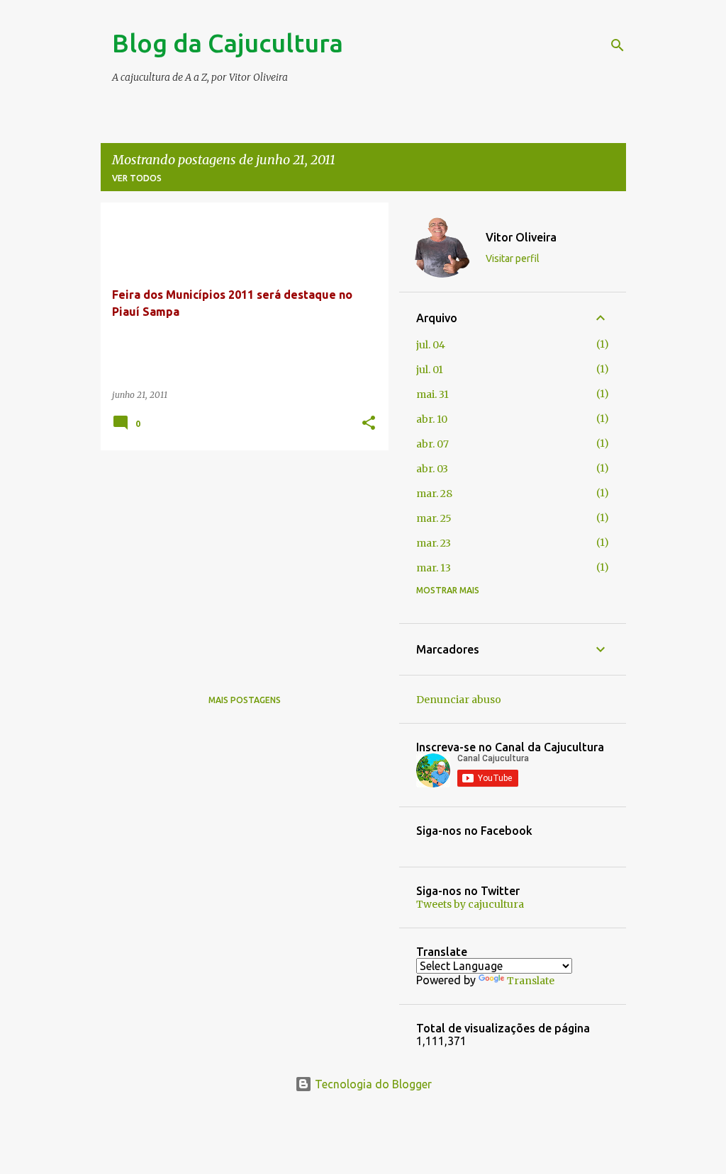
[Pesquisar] (617, 45)
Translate (530, 980)
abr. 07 (432, 444)
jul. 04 (430, 344)
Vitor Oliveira (521, 237)
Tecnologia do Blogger (372, 1084)
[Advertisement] (239, 560)
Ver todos (137, 178)
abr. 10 (431, 419)
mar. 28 (434, 493)
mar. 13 (433, 568)
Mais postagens (244, 700)
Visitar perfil (513, 258)
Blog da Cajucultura (227, 42)
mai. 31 (432, 394)
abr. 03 (432, 468)
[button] (368, 423)
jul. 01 (429, 369)
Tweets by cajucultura (470, 904)
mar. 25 (434, 518)
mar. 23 (433, 543)
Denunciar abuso (458, 699)
